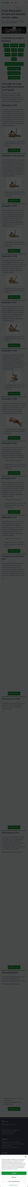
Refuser (14, 1177)
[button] (26, 1156)
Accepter (14, 1173)
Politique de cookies (13, 1185)
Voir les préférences (14, 1181)
